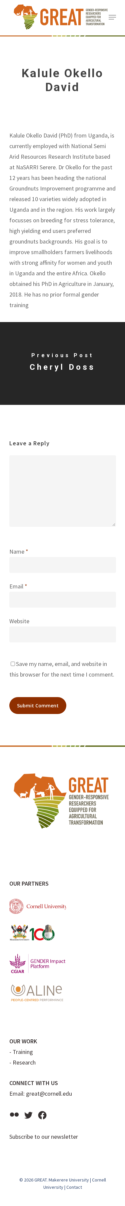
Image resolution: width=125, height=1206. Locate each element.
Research (24, 1062)
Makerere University (69, 1180)
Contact (74, 1187)
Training (23, 1052)
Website (19, 621)
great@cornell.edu (49, 1093)
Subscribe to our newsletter (43, 1136)
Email (18, 586)
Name (18, 551)
